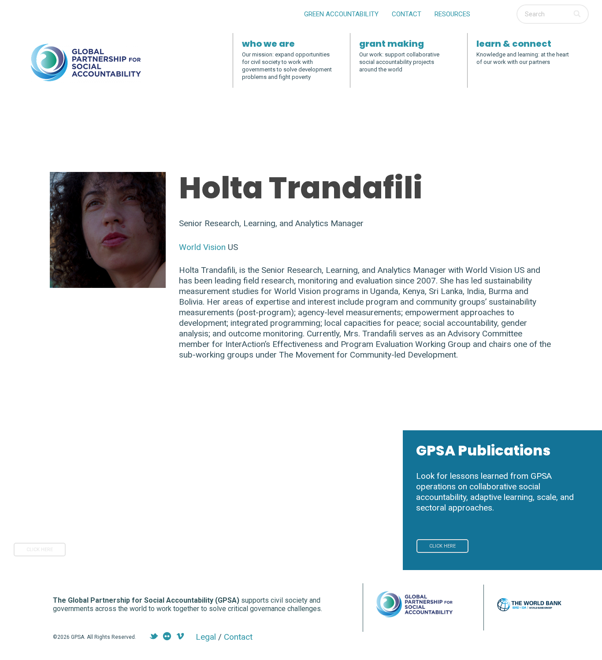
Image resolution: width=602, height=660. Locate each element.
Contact (406, 14)
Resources (452, 14)
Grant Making (391, 43)
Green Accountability (341, 14)
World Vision (202, 247)
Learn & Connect (513, 43)
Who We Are (268, 43)
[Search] (578, 14)
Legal (206, 637)
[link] (39, 549)
